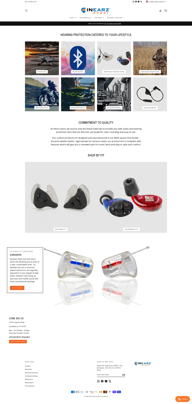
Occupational (29, 386)
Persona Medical (103, 396)
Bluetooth (28, 369)
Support (98, 18)
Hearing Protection (31, 373)
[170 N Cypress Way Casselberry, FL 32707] (96, 330)
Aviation (28, 366)
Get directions (17, 341)
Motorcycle (29, 379)
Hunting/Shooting (31, 376)
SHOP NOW (17, 288)
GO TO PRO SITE (30, 2)
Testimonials (85, 18)
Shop (72, 18)
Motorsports (29, 383)
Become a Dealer (114, 18)
